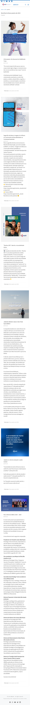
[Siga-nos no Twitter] (9, 1)
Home (2, 9)
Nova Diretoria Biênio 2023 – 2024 (12, 514)
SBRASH (12, 696)
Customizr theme (23, 698)
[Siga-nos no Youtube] (7, 1)
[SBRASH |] (7, 4)
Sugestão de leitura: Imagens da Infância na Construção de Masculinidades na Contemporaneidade (14, 137)
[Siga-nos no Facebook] (1, 1)
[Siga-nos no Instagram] (4, 1)
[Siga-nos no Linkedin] (11, 1)
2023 (5, 9)
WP (11, 698)
